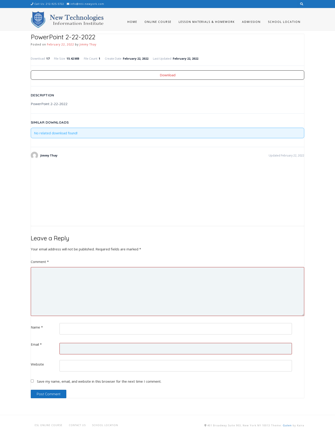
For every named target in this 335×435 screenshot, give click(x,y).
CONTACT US (77, 425)
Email (36, 344)
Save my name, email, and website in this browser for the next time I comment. (99, 381)
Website (37, 364)
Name (37, 327)
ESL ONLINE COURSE (48, 425)
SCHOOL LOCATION (105, 425)
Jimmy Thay (88, 44)
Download (167, 75)
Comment (40, 261)
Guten (287, 425)
